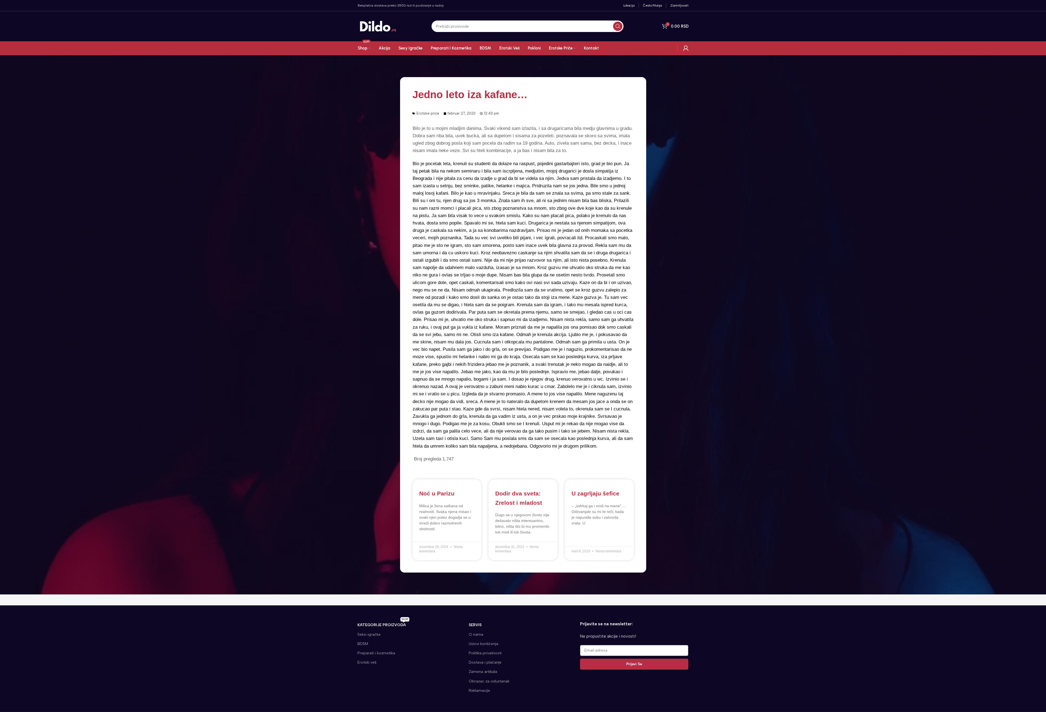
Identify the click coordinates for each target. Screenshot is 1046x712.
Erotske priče (427, 113)
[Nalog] (685, 48)
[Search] (617, 26)
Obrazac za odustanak (489, 681)
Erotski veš (367, 662)
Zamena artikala (483, 671)
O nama (476, 634)
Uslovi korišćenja (483, 643)
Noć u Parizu (436, 493)
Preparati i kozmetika (376, 653)
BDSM (362, 643)
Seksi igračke (369, 634)
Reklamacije (479, 690)
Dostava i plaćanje (485, 662)
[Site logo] (378, 26)
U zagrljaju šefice (595, 493)
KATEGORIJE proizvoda (382, 623)
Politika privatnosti (485, 653)
